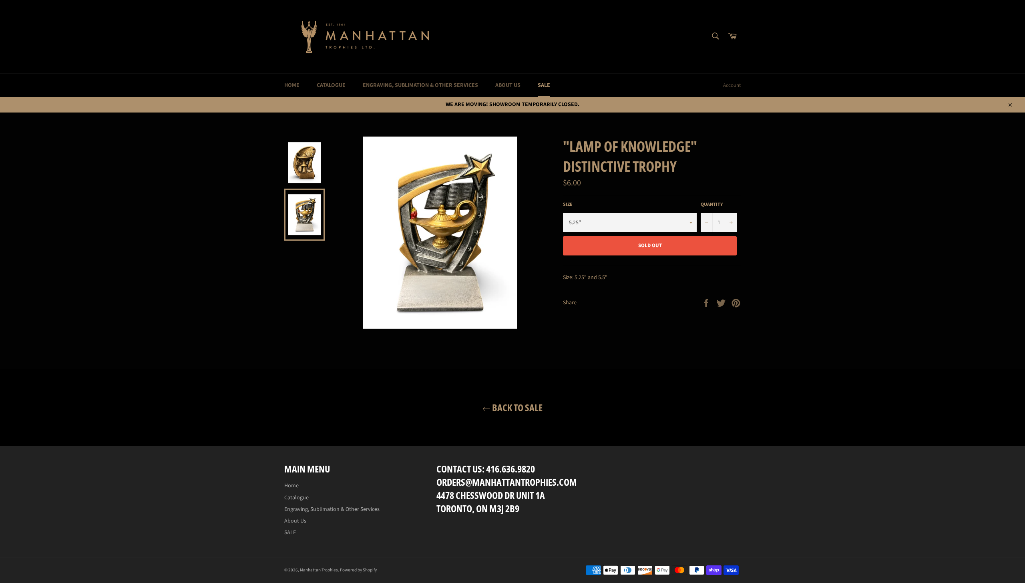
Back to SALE (516, 407)
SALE (544, 85)
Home (291, 85)
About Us (508, 85)
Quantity (712, 204)
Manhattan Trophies (319, 570)
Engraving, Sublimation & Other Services (420, 85)
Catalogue (331, 85)
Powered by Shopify (358, 570)
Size (568, 204)
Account (732, 85)
